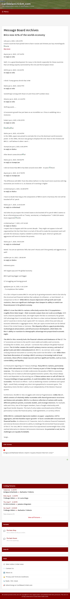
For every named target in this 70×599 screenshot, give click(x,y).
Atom (16, 581)
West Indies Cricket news (15, 564)
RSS (12, 581)
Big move (7, 49)
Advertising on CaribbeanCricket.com (19, 585)
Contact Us (10, 568)
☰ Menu (5, 11)
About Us (9, 572)
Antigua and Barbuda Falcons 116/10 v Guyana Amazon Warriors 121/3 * (28, 453)
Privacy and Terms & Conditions (17, 577)
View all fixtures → (35, 517)
